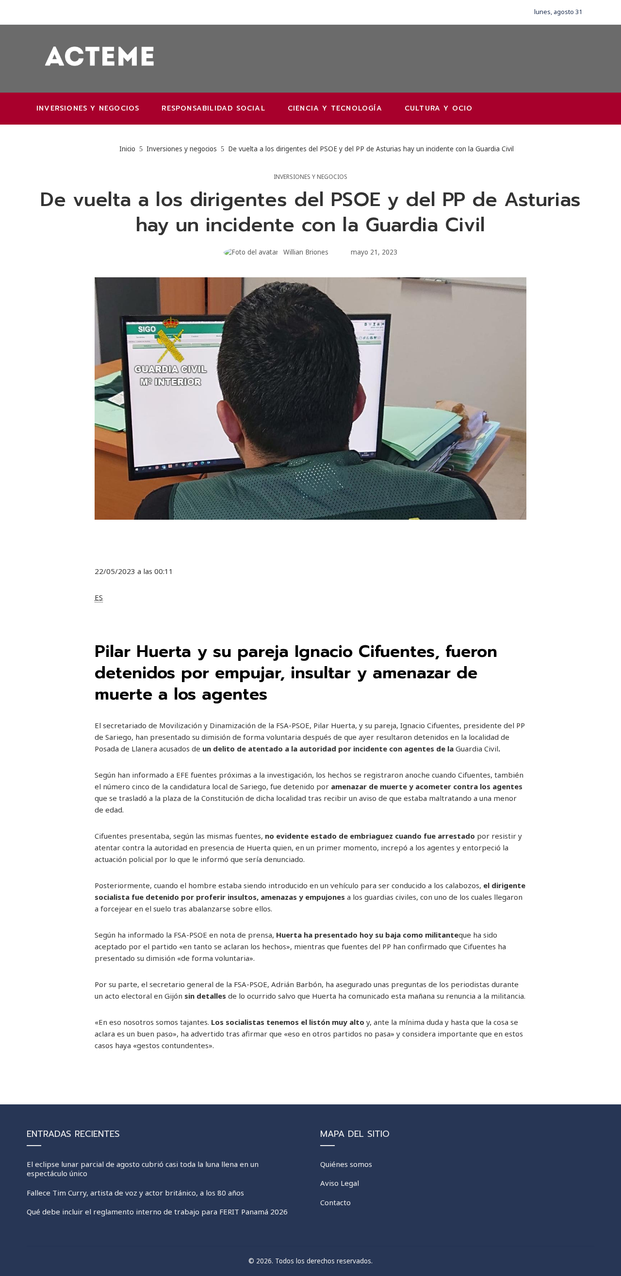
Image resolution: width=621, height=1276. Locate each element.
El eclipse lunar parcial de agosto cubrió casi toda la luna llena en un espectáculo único (143, 1169)
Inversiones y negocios (310, 177)
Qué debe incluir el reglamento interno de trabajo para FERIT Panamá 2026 (157, 1211)
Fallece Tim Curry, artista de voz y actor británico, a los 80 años (135, 1192)
